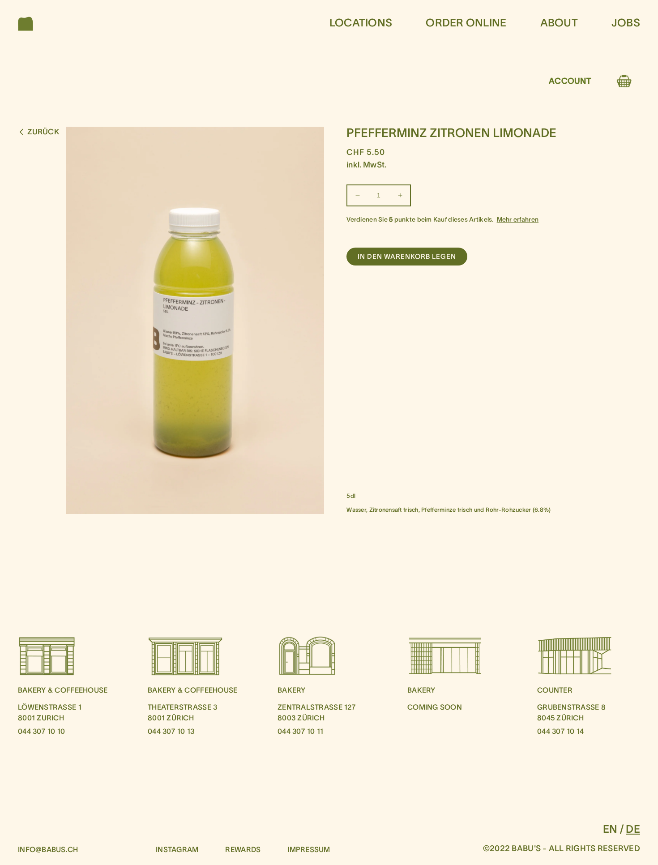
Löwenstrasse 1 (49, 707)
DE (633, 829)
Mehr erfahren (518, 219)
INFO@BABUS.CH (48, 849)
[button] (27, 23)
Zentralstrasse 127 (317, 707)
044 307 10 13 (171, 731)
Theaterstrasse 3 (182, 707)
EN (610, 829)
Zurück (43, 132)
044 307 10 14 (560, 731)
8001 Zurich (41, 718)
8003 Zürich (301, 718)
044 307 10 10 (41, 731)
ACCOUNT (570, 81)
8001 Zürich (171, 718)
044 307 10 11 (301, 731)
